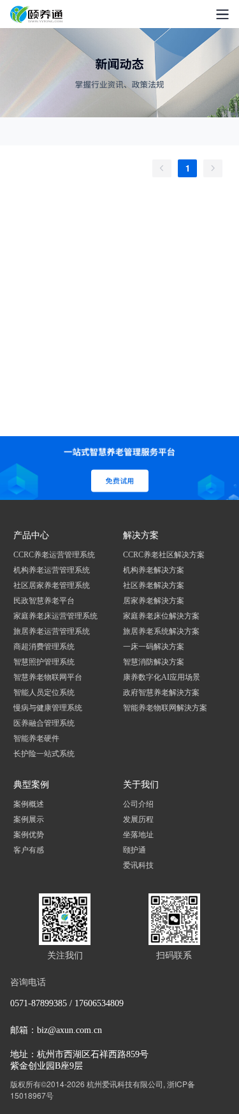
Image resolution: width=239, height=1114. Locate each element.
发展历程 (138, 819)
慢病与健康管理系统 (47, 707)
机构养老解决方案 (153, 570)
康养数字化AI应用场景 (161, 677)
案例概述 (28, 804)
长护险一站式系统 (44, 753)
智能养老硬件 (36, 738)
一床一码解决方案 (153, 646)
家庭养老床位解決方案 (161, 616)
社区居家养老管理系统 (51, 585)
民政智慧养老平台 (44, 600)
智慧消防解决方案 (153, 661)
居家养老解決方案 (153, 600)
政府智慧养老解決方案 (161, 692)
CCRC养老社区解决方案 (164, 554)
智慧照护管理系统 (44, 661)
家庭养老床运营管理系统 (55, 616)
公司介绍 (138, 804)
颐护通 (134, 850)
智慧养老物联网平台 (47, 677)
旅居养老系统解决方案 (161, 631)
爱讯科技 (138, 865)
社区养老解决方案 (153, 585)
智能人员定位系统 (44, 692)
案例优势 (28, 834)
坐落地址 (138, 834)
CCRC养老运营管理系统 (54, 554)
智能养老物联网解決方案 (165, 707)
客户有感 (28, 850)
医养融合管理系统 (44, 723)
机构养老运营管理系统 (51, 570)
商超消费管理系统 (44, 646)
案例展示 (28, 819)
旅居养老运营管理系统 (51, 631)
